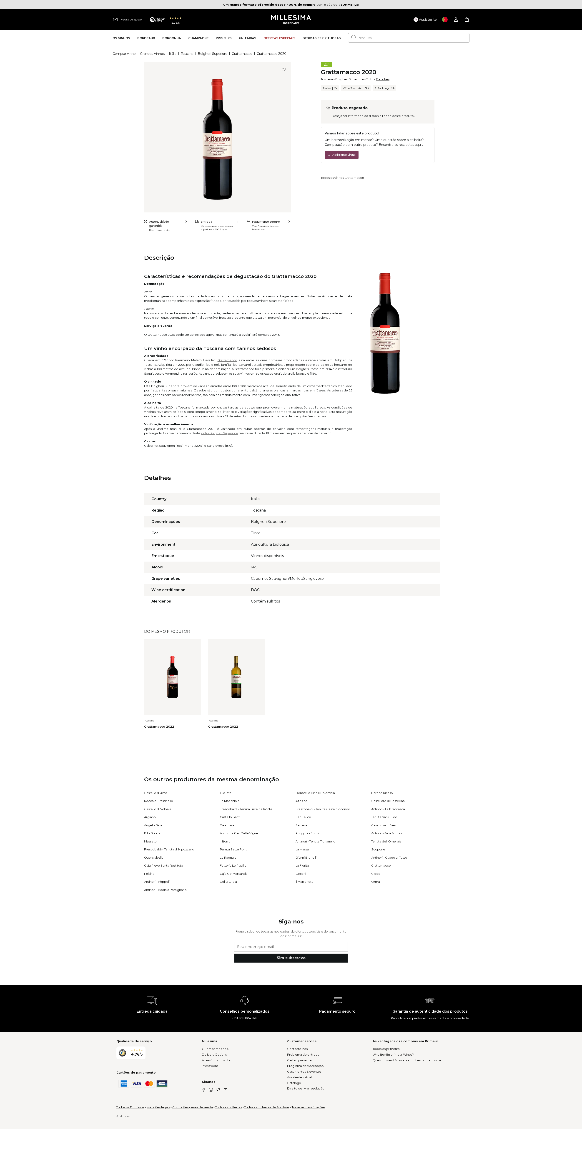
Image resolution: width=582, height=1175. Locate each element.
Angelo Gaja (153, 825)
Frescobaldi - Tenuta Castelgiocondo (323, 809)
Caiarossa (227, 825)
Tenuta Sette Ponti (233, 849)
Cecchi (301, 873)
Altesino (301, 801)
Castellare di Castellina (388, 801)
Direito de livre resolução (305, 1088)
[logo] (291, 19)
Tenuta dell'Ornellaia (386, 841)
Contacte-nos (297, 1049)
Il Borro (225, 841)
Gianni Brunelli (306, 857)
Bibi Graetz (152, 833)
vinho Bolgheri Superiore (219, 433)
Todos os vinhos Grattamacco (342, 177)
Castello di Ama (155, 793)
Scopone (378, 849)
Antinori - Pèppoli (157, 881)
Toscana (187, 54)
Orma (375, 881)
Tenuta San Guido (384, 817)
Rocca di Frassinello (158, 801)
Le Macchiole (230, 801)
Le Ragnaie (228, 857)
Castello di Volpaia (157, 809)
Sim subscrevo (291, 958)
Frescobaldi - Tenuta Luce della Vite (246, 809)
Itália (172, 54)
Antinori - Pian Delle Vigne (239, 833)
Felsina (149, 873)
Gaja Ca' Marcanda (234, 873)
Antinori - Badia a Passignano (165, 890)
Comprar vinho (124, 54)
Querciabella (153, 857)
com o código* (281, 4)
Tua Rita (225, 793)
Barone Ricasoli (382, 793)
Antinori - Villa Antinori (387, 833)
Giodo (375, 873)
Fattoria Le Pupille (233, 865)
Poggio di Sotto (307, 833)
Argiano (150, 817)
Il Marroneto (305, 881)
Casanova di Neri (383, 825)
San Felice (303, 817)
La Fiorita (302, 865)
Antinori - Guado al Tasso (389, 857)
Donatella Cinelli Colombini (316, 793)
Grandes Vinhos (152, 54)
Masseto (150, 841)
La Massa (302, 849)
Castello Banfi (230, 817)
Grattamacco (242, 54)
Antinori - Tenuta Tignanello (315, 841)
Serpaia (301, 825)
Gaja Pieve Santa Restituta (163, 865)
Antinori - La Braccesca (388, 809)
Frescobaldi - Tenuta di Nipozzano (169, 849)
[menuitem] (121, 38)
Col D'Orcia (228, 881)
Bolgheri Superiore (212, 54)
